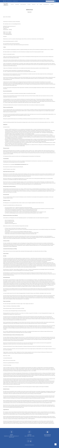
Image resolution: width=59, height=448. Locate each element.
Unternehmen (17, 4)
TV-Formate (29, 4)
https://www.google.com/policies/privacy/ (47, 423)
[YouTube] (31, 441)
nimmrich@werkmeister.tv (16, 43)
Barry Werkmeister (23, 4)
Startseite (12, 4)
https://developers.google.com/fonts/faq (20, 423)
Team (37, 4)
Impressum (52, 4)
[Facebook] (28, 441)
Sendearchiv (33, 4)
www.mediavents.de (46, 4)
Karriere (41, 4)
